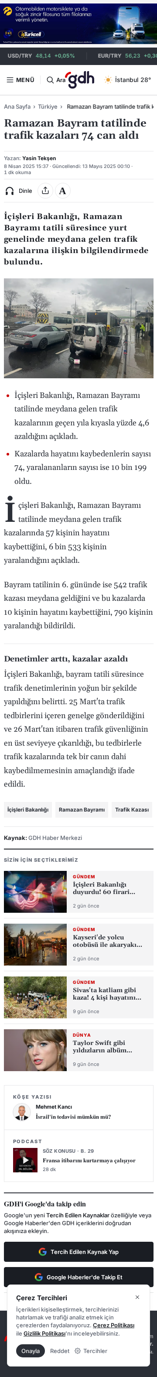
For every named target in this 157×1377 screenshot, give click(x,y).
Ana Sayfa (17, 106)
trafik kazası (132, 809)
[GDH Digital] (79, 80)
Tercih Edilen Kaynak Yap (85, 1251)
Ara (60, 79)
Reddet (59, 1350)
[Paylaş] (45, 190)
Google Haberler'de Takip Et (85, 1277)
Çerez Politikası (113, 1325)
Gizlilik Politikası (44, 1333)
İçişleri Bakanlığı (27, 809)
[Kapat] (137, 1297)
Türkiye (48, 106)
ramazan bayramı (82, 809)
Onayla (30, 1350)
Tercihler (95, 1350)
